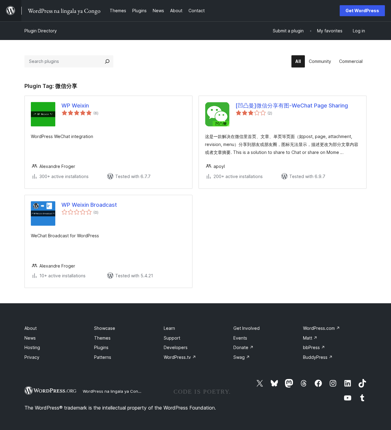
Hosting (32, 347)
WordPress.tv (180, 357)
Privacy (31, 357)
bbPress (314, 347)
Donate (243, 347)
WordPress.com (321, 328)
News (30, 338)
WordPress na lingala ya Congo (113, 391)
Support (172, 338)
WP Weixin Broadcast (89, 205)
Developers (176, 347)
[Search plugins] (107, 61)
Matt (310, 338)
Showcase (104, 328)
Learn (169, 328)
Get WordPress (362, 10)
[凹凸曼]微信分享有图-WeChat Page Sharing (292, 105)
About (30, 328)
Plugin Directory (40, 30)
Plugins (101, 347)
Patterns (102, 357)
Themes (102, 338)
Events (240, 338)
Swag (241, 357)
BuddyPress (318, 357)
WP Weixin (75, 105)
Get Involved (246, 328)
